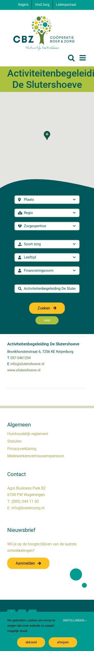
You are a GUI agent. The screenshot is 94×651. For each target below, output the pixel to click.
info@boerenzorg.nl (28, 508)
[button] (47, 135)
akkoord (31, 642)
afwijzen (63, 642)
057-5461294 (20, 358)
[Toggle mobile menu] (83, 57)
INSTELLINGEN (74, 620)
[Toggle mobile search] (71, 57)
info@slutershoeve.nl (27, 364)
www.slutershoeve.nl (23, 370)
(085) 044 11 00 (25, 501)
